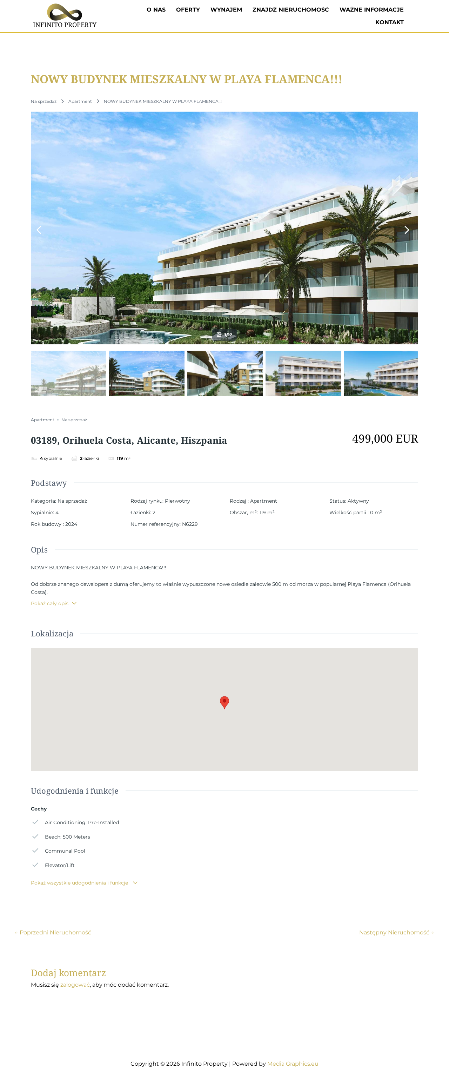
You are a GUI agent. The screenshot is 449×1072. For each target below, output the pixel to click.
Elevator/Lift (60, 865)
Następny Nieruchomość (396, 932)
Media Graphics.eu (293, 1063)
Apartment (80, 101)
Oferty (188, 9)
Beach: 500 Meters (67, 837)
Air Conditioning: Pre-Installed (82, 822)
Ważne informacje (372, 9)
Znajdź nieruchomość (291, 9)
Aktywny (358, 501)
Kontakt (389, 22)
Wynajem (226, 9)
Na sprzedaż (43, 101)
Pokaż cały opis (49, 603)
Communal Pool (65, 851)
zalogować (75, 984)
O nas (156, 9)
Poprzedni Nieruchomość (53, 932)
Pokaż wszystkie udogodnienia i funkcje (80, 883)
